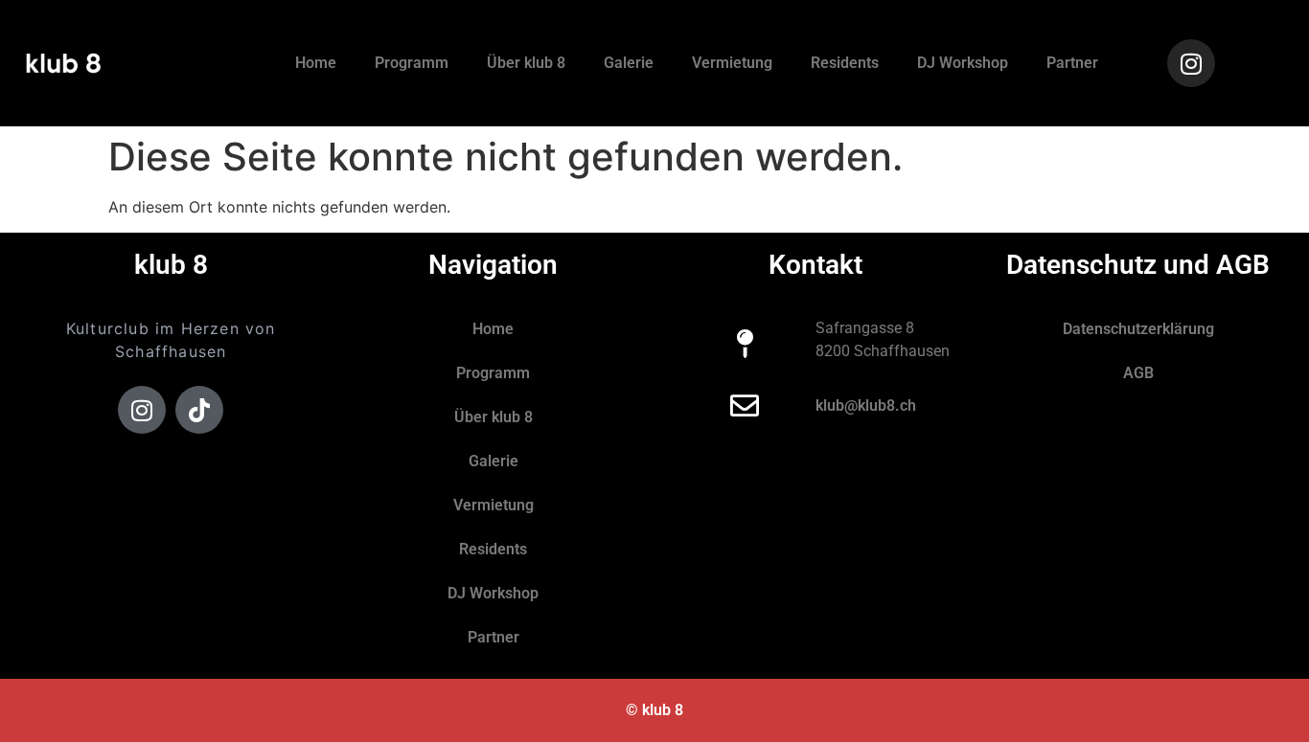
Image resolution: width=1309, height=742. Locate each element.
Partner (1072, 63)
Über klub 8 (526, 63)
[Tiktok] (199, 410)
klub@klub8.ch (865, 405)
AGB (1138, 373)
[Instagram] (1191, 63)
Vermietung (732, 63)
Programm (411, 63)
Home (315, 63)
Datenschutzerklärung (1138, 329)
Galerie (629, 63)
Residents (845, 63)
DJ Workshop (962, 63)
